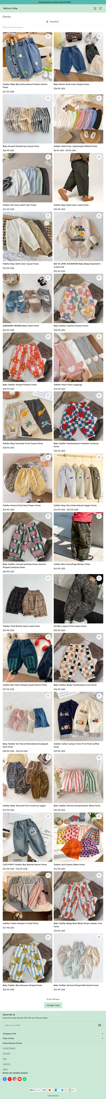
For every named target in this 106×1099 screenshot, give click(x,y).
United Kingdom (9, 1048)
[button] (100, 8)
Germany (6, 1064)
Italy (5, 1058)
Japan (5, 1069)
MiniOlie (55, 1096)
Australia (6, 1053)
